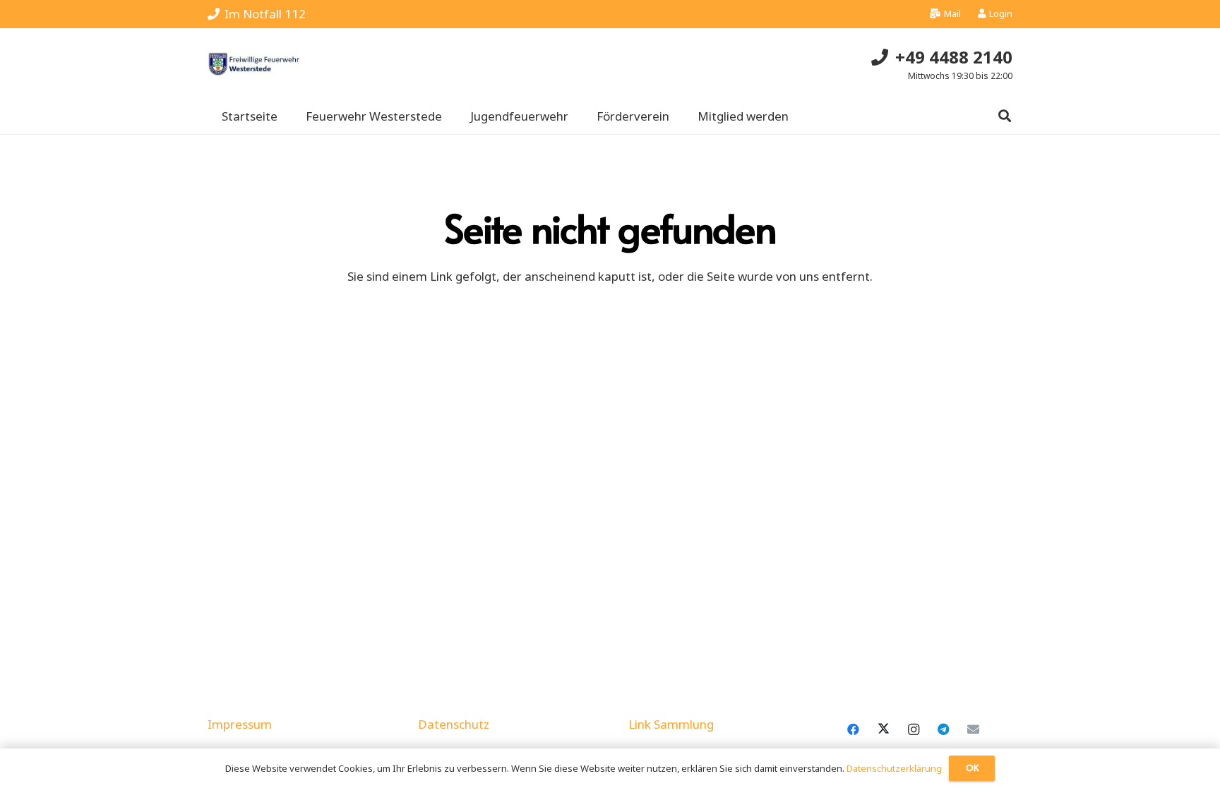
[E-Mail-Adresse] (973, 730)
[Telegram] (943, 730)
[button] (1005, 116)
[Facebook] (853, 730)
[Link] (254, 63)
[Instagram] (913, 730)
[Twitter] (883, 730)
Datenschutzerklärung (894, 768)
